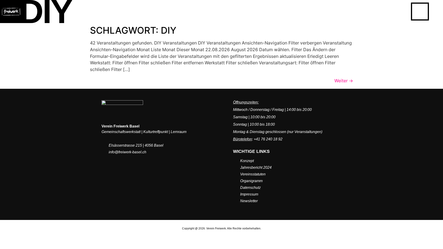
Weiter (343, 80)
